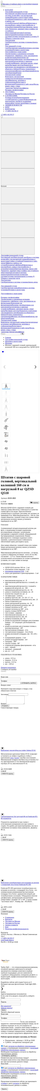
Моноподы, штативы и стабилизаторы (15, 81)
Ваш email (4, 1063)
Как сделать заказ (17, 103)
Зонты (16, 88)
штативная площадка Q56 (14, 571)
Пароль (3, 1002)
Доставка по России (27, 94)
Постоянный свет (11, 14)
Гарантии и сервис (17, 99)
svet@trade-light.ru (7, 940)
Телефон (4, 681)
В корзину (35, 502)
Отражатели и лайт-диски (22, 19)
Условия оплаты (11, 97)
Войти (4, 1010)
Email (3, 998)
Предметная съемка (16, 48)
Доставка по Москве (12, 94)
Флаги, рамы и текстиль (19, 25)
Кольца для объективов (24, 71)
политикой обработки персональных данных (19, 1049)
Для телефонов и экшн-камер (15, 52)
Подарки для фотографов (14, 90)
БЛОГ (7, 107)
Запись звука (33, 282)
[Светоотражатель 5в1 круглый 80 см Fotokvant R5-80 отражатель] (20, 812)
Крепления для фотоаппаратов (11, 304)
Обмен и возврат (30, 103)
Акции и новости (11, 925)
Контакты (8, 919)
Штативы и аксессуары (18, 17)
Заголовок (4, 694)
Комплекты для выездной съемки (13, 322)
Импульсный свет (24, 14)
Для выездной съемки (13, 75)
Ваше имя (4, 677)
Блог (7, 927)
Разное (18, 73)
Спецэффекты (23, 88)
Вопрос (3, 704)
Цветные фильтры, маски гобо (26, 269)
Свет (7, 42)
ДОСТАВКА (10, 92)
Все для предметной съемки (17, 259)
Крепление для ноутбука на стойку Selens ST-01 (18, 750)
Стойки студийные (16, 261)
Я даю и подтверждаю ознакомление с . (19, 1048)
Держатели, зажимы (16, 29)
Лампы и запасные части (15, 38)
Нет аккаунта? (6, 1006)
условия (4, 1083)
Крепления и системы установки (21, 42)
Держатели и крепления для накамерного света (19, 66)
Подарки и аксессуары (21, 50)
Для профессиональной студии (16, 12)
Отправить (5, 706)
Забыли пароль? (6, 1008)
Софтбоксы (22, 23)
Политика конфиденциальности (16, 929)
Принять (4, 1089)
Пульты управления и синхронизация (12, 315)
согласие (16, 1083)
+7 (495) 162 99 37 (11, 111)
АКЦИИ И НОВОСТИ (13, 105)
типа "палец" (15, 758)
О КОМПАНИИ (11, 96)
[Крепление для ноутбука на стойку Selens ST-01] (20, 746)
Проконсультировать (8, 667)
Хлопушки (19, 33)
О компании (9, 917)
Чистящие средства (16, 65)
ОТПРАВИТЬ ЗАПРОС (28, 683)
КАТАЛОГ (9, 10)
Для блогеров (10, 40)
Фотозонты (14, 23)
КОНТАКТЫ (10, 109)
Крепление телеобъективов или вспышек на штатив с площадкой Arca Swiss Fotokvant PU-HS (20, 883)
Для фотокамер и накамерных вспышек (19, 54)
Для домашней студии (13, 46)
